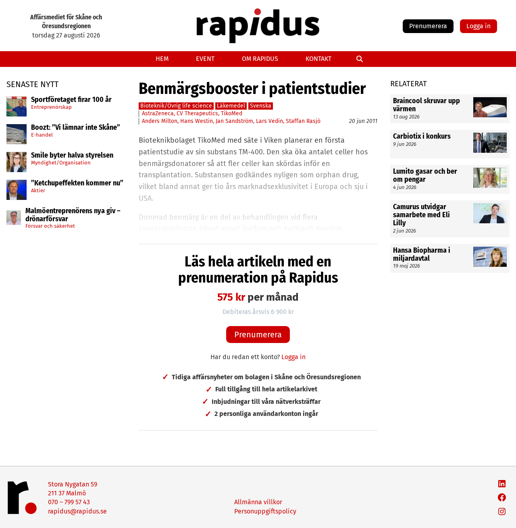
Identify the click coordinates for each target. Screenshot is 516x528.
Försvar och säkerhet (50, 226)
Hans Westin (196, 121)
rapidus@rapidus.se (77, 511)
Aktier (38, 190)
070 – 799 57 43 (69, 502)
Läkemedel (231, 105)
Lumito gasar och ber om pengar (425, 176)
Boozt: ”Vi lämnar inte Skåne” (75, 128)
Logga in (478, 26)
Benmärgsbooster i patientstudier (252, 89)
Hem (162, 58)
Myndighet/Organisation (61, 162)
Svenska (260, 105)
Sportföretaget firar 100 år (71, 100)
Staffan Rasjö (303, 121)
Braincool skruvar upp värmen (426, 105)
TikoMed (231, 113)
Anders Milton (159, 121)
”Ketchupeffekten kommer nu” (77, 183)
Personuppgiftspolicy (265, 511)
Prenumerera (428, 26)
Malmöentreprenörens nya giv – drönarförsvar (73, 215)
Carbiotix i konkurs (422, 137)
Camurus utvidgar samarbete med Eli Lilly (421, 215)
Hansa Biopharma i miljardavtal (421, 255)
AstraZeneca (158, 113)
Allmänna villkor (258, 502)
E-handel (42, 134)
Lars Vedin (269, 121)
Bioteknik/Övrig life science (176, 105)
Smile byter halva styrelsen (72, 156)
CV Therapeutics (197, 113)
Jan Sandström (234, 121)
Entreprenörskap (51, 107)
